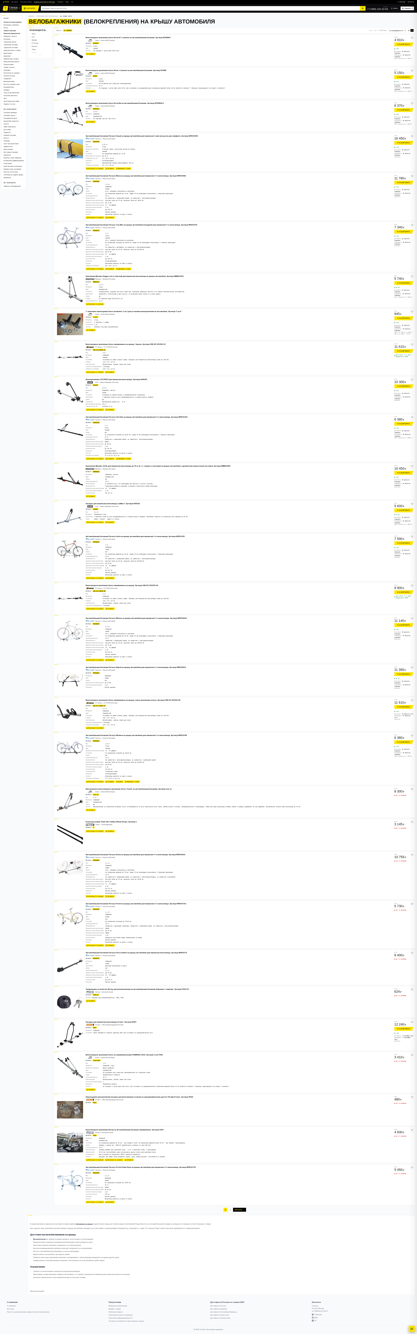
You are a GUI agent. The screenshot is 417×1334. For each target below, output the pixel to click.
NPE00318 (96, 741)
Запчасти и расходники (13, 22)
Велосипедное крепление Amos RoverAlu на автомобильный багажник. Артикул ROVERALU (125, 103)
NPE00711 (96, 958)
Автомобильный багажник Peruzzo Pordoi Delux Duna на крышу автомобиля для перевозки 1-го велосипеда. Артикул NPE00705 (141, 1167)
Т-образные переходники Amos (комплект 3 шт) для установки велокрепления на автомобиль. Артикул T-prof (133, 311)
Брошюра (120, 781)
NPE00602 (96, 860)
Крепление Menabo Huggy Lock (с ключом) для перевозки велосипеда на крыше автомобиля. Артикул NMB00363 (135, 276)
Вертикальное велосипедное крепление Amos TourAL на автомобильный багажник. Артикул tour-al (128, 789)
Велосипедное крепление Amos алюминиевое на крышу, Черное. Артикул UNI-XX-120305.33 (125, 344)
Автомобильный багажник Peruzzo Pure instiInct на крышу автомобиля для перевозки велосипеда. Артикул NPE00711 (136, 953)
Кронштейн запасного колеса (11, 122)
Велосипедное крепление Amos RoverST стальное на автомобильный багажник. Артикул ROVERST (128, 38)
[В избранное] (412, 38)
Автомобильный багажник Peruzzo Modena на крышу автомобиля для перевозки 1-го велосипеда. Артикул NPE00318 (136, 735)
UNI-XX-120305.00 (99, 591)
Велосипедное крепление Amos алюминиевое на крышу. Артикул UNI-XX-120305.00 (122, 585)
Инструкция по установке (95, 168)
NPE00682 (96, 181)
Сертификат (91, 54)
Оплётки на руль (9, 76)
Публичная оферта (116, 1312)
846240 (95, 385)
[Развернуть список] (40, 55)
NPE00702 (96, 909)
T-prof (95, 317)
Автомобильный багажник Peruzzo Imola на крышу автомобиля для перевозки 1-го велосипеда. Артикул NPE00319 (135, 536)
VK (72, 2)
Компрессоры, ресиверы (12, 169)
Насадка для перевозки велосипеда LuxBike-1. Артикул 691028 (113, 504)
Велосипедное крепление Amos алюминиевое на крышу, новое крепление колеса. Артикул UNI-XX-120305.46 (133, 700)
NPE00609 (96, 624)
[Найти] (363, 8)
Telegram (60, 2)
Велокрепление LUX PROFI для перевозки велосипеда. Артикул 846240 (116, 379)
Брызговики (8, 53)
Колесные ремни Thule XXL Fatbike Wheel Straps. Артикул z (111, 822)
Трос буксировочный (11, 143)
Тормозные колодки (11, 45)
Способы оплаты (26, 2)
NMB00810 (96, 471)
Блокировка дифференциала (14, 160)
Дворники (7, 56)
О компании (401, 2)
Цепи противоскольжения (13, 166)
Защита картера (10, 30)
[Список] (412, 30)
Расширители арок (10, 118)
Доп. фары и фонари (11, 152)
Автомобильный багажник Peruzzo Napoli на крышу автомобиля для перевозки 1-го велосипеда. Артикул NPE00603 (136, 667)
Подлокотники (9, 64)
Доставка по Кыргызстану (220, 1318)
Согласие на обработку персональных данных (126, 1321)
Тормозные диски (10, 42)
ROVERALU (96, 109)
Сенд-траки (8, 163)
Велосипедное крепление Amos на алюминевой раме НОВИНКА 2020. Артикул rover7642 (124, 1055)
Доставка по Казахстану (219, 1315)
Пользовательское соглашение (121, 1315)
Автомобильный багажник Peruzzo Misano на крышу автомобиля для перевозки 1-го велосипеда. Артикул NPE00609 (136, 618)
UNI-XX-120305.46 (99, 705)
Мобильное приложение (118, 1306)
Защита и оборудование (12, 186)
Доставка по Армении (218, 1309)
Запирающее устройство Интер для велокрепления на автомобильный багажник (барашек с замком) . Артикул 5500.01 (137, 989)
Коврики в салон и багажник (10, 37)
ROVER (95, 76)
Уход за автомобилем (11, 93)
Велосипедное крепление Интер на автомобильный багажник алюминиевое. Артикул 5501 (125, 1130)
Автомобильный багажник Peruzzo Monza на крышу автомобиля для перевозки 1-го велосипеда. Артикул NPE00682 (136, 176)
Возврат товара (115, 1309)
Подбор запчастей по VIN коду (44, 2)
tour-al (95, 794)
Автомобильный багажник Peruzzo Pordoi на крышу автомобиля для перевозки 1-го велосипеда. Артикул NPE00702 (136, 904)
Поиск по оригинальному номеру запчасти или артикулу (28, 1312)
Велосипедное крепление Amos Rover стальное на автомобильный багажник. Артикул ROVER (126, 70)
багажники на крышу (84, 1224)
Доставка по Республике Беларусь (223, 1312)
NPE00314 (96, 230)
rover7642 (96, 1060)
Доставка (14, 2)
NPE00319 (96, 542)
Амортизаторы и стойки (12, 50)
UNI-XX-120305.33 (99, 350)
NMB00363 (96, 282)
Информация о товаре (124, 168)
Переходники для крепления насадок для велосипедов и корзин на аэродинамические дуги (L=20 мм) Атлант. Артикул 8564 (139, 1097)
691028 (95, 509)
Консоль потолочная (11, 172)
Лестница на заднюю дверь (13, 175)
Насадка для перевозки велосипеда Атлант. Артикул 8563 (111, 1022)
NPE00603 (96, 673)
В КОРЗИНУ (404, 44)
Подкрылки (7, 78)
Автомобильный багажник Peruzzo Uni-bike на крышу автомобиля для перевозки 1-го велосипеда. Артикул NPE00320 (137, 417)
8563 (94, 1027)
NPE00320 (96, 422)
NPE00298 (96, 141)
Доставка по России (218, 1306)
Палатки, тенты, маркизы (12, 158)
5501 (94, 1135)
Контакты (411, 2)
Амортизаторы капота (11, 61)
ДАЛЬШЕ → (239, 1210)
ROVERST (95, 43)
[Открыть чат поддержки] (412, 1329)
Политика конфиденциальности (120, 1318)
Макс (67, 2)
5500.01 (95, 995)
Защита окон (8, 146)
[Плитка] (408, 30)
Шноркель (7, 155)
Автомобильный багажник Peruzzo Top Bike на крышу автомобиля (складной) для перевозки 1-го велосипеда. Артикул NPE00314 (141, 225)
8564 (94, 1102)
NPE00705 (96, 1173)
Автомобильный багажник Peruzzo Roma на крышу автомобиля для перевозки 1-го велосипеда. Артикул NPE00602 (135, 855)
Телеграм (318, 1314)
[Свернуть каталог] (23, 18)
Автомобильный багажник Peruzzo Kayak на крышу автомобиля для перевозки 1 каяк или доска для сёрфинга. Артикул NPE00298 (142, 136)
